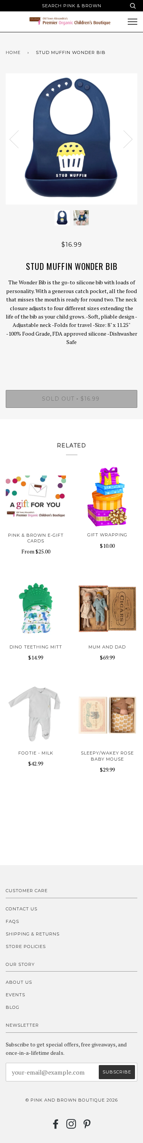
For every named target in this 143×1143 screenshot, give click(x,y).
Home (13, 52)
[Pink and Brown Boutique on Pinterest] (87, 1126)
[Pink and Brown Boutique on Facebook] (56, 1126)
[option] (71, 139)
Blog (12, 1007)
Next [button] (123, 139)
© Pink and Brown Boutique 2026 (72, 1100)
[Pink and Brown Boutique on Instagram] (71, 1126)
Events (15, 994)
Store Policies (26, 946)
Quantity (71, 358)
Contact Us (21, 909)
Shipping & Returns (32, 934)
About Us (19, 982)
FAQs (12, 921)
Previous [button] (19, 139)
